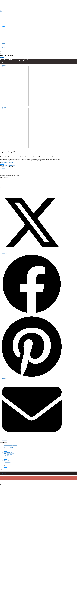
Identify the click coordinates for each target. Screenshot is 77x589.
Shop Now (3, 43)
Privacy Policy (3, 472)
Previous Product (4, 65)
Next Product (4, 107)
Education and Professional (7, 165)
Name (1, 185)
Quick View (15, 445)
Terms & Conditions (4, 471)
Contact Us (3, 49)
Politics (11, 462)
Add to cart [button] (5, 451)
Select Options (2, 57)
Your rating (2, 177)
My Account (3, 1)
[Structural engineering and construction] (15, 106)
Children (5, 454)
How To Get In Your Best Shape (8, 447)
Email (1, 187)
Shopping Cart (4, 2)
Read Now (2, 164)
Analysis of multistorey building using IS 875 (7, 63)
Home (3, 40)
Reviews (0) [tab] (3, 168)
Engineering (13, 165)
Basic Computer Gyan (7, 455)
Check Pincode (11, 166)
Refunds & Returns (4, 473)
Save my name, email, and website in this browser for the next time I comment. (12, 189)
